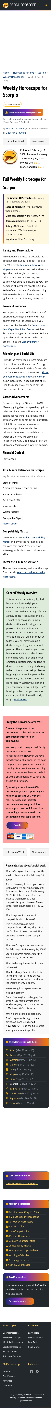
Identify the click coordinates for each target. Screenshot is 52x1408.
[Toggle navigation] (41, 5)
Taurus (22, 1055)
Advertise (7, 1380)
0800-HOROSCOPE (23, 5)
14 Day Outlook (10, 1351)
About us (7, 1371)
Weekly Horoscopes (13, 76)
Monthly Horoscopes (13, 1342)
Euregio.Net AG (24, 1394)
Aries (28, 265)
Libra (42, 325)
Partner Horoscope (19, 1236)
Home (6, 72)
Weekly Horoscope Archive (23, 1250)
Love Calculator (35, 1337)
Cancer (30, 329)
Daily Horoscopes (11, 1332)
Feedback (7, 1385)
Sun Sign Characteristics (22, 1240)
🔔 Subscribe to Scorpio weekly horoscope (23, 112)
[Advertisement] (26, 40)
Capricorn (24, 1093)
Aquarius (13, 376)
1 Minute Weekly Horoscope (24, 1216)
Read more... (20, 699)
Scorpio (42, 72)
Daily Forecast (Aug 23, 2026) (23, 1212)
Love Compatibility (19, 1231)
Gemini (19, 329)
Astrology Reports (19, 1260)
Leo (22, 265)
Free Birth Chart (17, 1226)
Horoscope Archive (23, 72)
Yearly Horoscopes (12, 1346)
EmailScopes (9, 1376)
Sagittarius (24, 1088)
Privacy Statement (17, 1397)
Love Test (32, 1342)
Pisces (35, 265)
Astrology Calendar (18, 1255)
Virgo (6, 269)
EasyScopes (33, 1332)
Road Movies (34, 1346)
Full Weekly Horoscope (20, 1221)
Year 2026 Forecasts (19, 1264)
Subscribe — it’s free (20, 1301)
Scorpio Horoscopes (10, 157)
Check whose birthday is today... (22, 1183)
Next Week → (39, 141)
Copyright (12, 1394)
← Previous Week (14, 141)
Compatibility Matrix (20, 1245)
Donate (17, 825)
